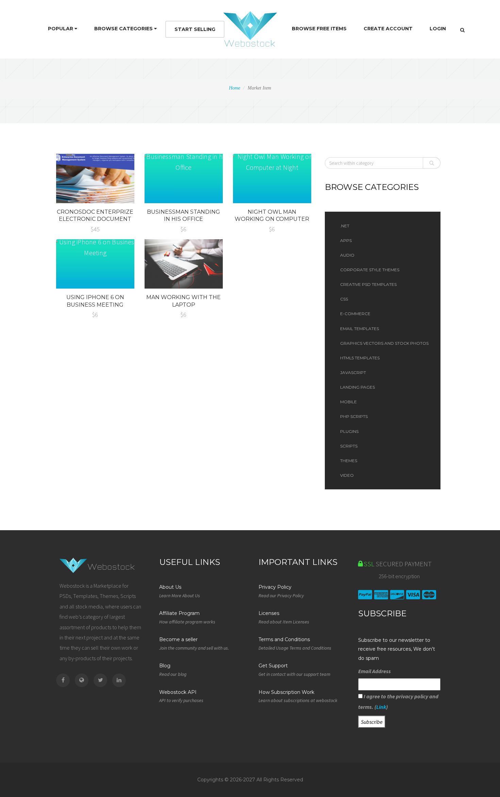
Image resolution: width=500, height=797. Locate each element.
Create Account (388, 29)
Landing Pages (357, 387)
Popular (61, 29)
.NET (344, 225)
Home (234, 88)
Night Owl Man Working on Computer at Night (272, 219)
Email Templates (359, 328)
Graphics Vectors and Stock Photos (384, 343)
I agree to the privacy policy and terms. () (398, 701)
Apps (346, 240)
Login (438, 29)
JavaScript (353, 372)
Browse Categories (124, 29)
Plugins (349, 431)
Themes (348, 460)
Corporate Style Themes (369, 269)
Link (381, 706)
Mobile (348, 401)
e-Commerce (355, 313)
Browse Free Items (319, 29)
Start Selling (194, 29)
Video (347, 475)
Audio (347, 255)
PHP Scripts (354, 416)
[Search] (462, 30)
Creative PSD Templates (368, 284)
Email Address (374, 671)
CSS (344, 299)
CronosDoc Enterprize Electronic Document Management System (95, 219)
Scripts (348, 446)
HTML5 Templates (360, 357)
